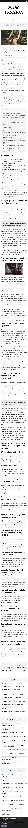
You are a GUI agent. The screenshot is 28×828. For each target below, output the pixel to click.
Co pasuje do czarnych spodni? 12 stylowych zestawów (13, 701)
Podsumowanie (6, 111)
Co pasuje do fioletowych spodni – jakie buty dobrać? (13, 694)
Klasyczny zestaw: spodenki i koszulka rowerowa (12, 113)
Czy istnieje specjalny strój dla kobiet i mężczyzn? (13, 143)
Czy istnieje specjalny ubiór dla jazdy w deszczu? (13, 138)
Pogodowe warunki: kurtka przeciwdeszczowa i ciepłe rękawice (13, 118)
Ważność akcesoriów (7, 127)
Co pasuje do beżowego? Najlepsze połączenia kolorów (13, 683)
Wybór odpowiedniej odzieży (9, 125)
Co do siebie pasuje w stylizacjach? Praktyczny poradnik (13, 691)
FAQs (3, 130)
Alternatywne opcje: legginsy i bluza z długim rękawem (13, 115)
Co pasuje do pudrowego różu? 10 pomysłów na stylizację (14, 686)
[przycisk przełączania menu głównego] (14, 20)
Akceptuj (4, 825)
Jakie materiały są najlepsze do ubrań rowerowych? (13, 134)
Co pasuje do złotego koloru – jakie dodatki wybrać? (13, 704)
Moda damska (10, 48)
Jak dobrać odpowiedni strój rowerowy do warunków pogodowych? (14, 141)
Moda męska (18, 48)
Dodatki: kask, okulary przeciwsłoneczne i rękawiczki (13, 120)
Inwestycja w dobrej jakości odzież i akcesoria (12, 129)
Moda (3, 48)
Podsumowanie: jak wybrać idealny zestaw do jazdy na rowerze (13, 123)
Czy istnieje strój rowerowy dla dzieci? (11, 148)
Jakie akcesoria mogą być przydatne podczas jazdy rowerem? (13, 146)
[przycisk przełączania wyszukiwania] (26, 1)
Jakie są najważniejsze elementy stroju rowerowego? (14, 132)
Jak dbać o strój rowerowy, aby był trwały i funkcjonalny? (12, 150)
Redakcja (5, 55)
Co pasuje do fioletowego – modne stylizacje (11, 689)
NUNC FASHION (14, 9)
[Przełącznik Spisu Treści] (24, 110)
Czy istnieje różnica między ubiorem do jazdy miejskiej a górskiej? (12, 136)
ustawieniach (4, 823)
